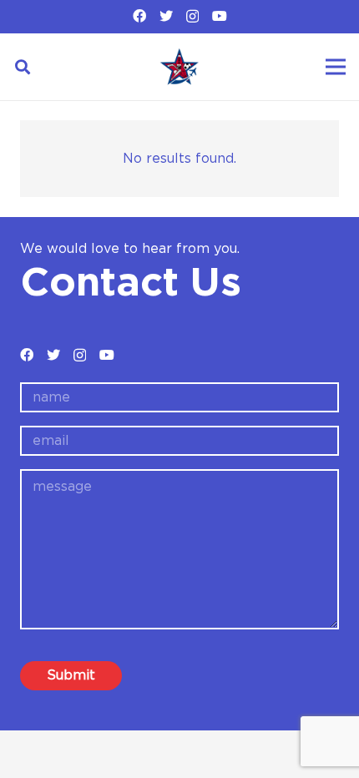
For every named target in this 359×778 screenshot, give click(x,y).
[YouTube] (219, 16)
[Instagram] (192, 16)
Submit (71, 675)
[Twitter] (166, 16)
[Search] (22, 66)
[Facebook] (139, 16)
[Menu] (335, 67)
